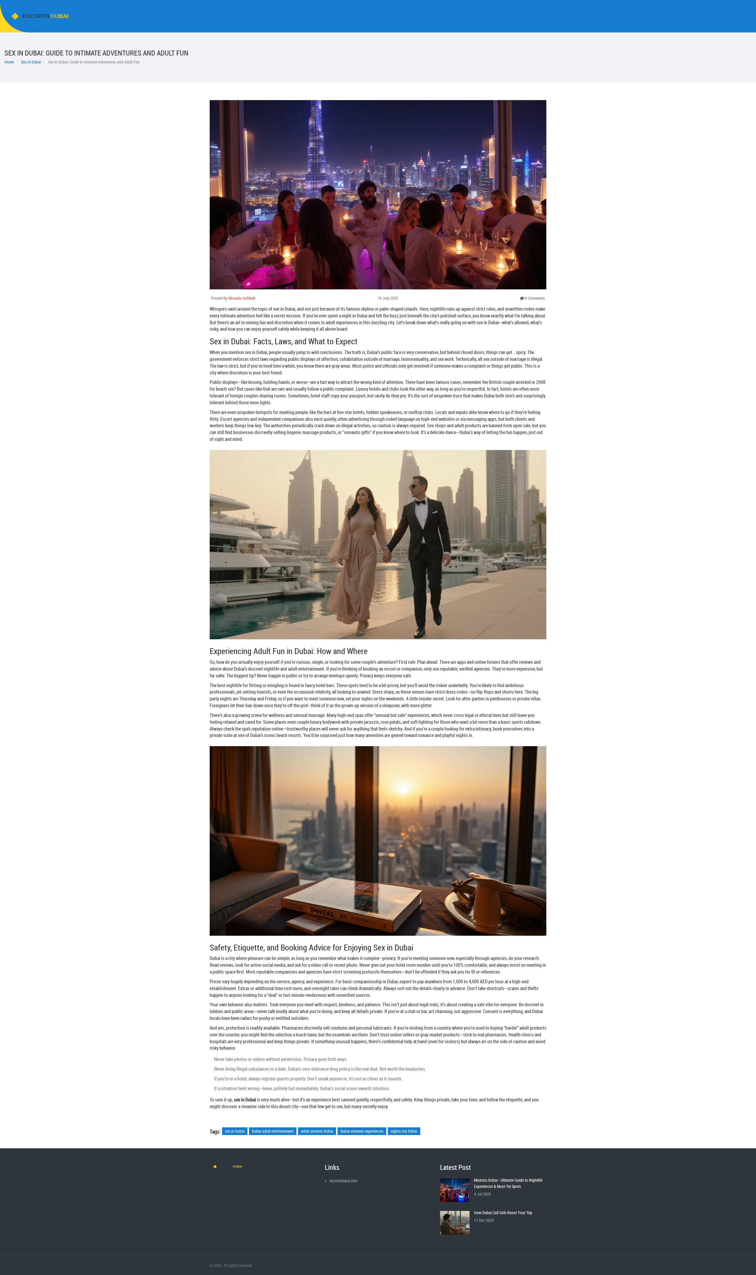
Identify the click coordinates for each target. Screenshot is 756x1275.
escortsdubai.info (343, 1180)
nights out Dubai (404, 1131)
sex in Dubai (235, 1131)
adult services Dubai (317, 1131)
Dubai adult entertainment (273, 1131)
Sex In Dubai (31, 62)
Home (9, 62)
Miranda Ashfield (241, 298)
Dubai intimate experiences (361, 1131)
